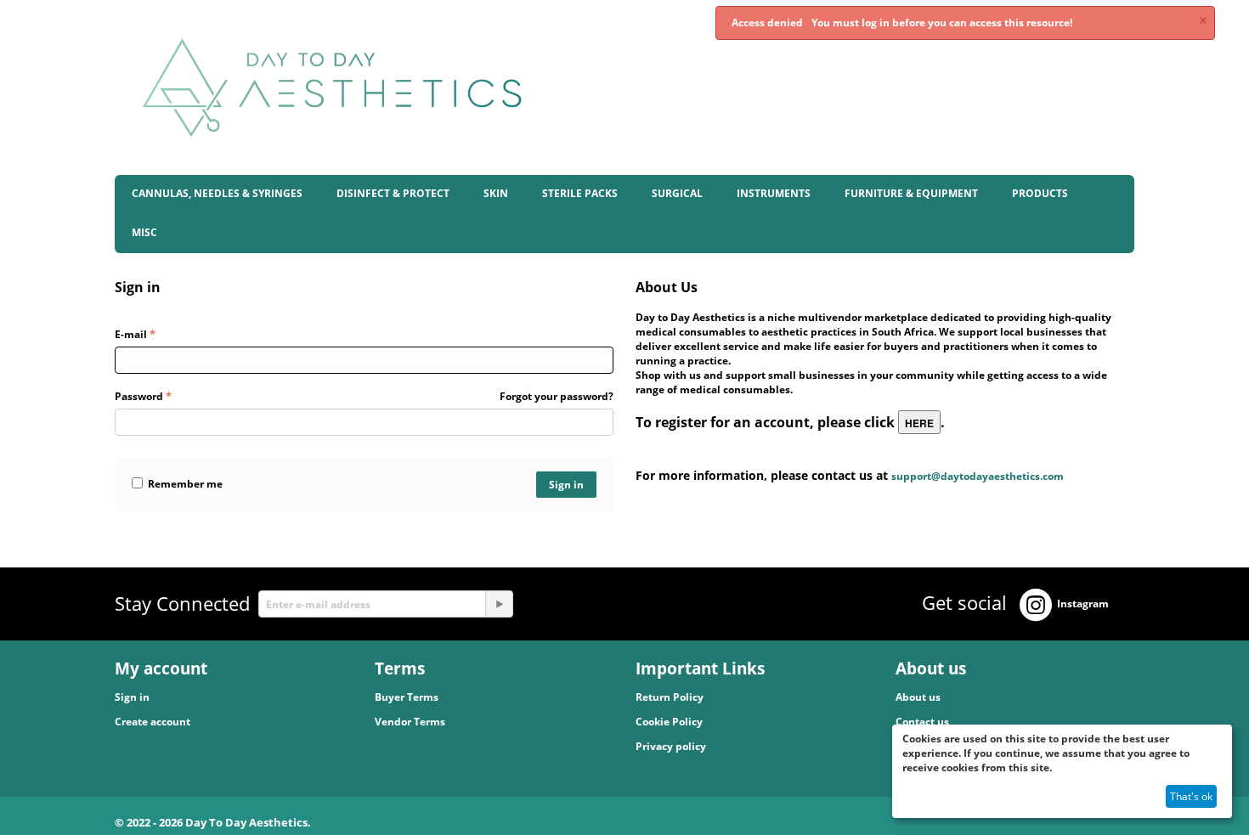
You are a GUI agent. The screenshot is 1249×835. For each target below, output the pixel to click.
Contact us (922, 721)
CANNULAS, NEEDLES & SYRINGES (217, 193)
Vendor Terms (410, 721)
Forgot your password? (556, 396)
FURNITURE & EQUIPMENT (911, 193)
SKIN (495, 193)
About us (918, 697)
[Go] (498, 604)
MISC (144, 232)
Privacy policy (671, 746)
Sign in (566, 484)
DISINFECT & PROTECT (392, 193)
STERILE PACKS (580, 193)
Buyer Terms (406, 697)
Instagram (1083, 603)
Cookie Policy (669, 721)
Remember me (185, 484)
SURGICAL (677, 193)
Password (139, 396)
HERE (919, 423)
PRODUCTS (1040, 193)
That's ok (1191, 796)
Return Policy (670, 697)
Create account (152, 721)
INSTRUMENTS (774, 193)
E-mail (131, 334)
